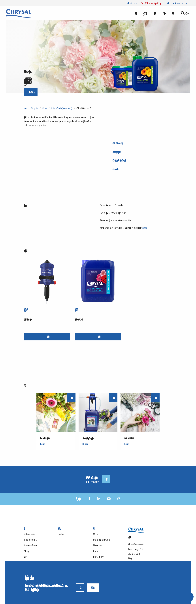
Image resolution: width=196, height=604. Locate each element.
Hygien (25, 556)
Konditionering (30, 539)
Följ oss (132, 3)
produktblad (144, 227)
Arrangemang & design (31, 545)
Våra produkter (34, 108)
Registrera (106, 479)
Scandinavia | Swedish (178, 3)
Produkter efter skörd (29, 534)
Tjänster (144, 13)
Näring (25, 551)
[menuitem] (144, 13)
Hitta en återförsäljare (31, 92)
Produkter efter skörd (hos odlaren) (61, 108)
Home (25, 108)
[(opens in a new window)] (89, 499)
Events (95, 551)
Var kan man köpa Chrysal (153, 3)
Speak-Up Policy (97, 556)
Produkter (37, 528)
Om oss (163, 13)
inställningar (36, 589)
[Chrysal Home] (18, 13)
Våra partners (97, 545)
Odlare (44, 108)
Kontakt (106, 528)
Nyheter (61, 534)
